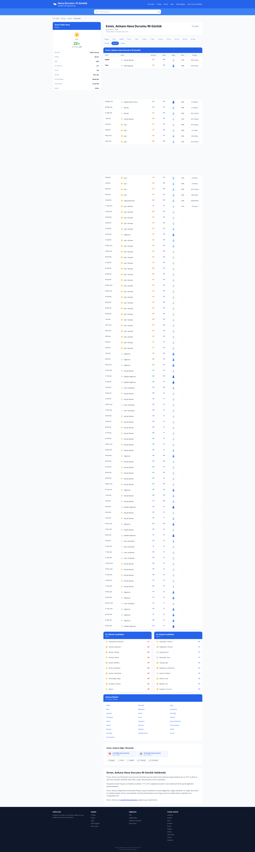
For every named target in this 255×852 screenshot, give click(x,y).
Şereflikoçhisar (143, 733)
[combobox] (127, 12)
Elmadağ (173, 713)
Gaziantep (170, 834)
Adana (169, 832)
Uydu (172, 4)
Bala (107, 709)
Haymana (141, 721)
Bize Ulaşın (132, 823)
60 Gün (107, 43)
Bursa (169, 826)
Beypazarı (141, 709)
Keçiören (141, 725)
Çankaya (109, 713)
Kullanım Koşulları (135, 821)
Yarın (114, 39)
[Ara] (158, 11)
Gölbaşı (172, 717)
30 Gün (176, 39)
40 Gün (185, 39)
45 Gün (193, 39)
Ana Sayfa (151, 4)
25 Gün (168, 39)
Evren (140, 717)
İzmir (169, 821)
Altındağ (141, 705)
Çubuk (140, 713)
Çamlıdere (173, 709)
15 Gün (152, 39)
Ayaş (171, 705)
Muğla (169, 829)
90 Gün (115, 43)
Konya (169, 837)
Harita (166, 4)
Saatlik (121, 39)
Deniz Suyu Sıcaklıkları (194, 4)
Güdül (108, 721)
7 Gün (136, 39)
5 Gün (129, 39)
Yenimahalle (110, 737)
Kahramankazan (175, 721)
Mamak (108, 729)
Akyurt (108, 705)
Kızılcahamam (174, 725)
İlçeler (123, 43)
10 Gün (144, 39)
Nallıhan (141, 729)
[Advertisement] (153, 84)
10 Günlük (153, 760)
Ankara (69, 18)
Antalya (169, 823)
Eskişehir (170, 840)
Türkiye (159, 4)
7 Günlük (141, 760)
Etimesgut (109, 717)
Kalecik (108, 725)
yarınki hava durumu (128, 800)
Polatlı (172, 729)
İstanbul (170, 815)
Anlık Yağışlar (180, 4)
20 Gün (160, 39)
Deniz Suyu (94, 826)
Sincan (172, 733)
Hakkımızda (133, 818)
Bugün (107, 39)
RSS (130, 815)
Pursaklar (109, 733)
